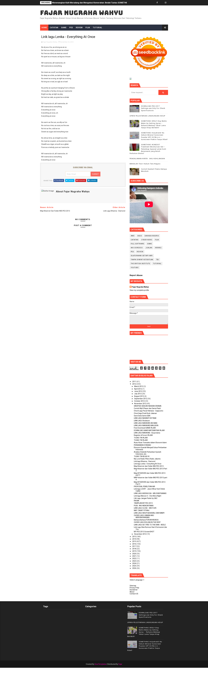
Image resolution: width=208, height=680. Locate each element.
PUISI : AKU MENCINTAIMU (144, 506)
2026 (134, 568)
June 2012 (138, 391)
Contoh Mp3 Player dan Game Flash (147, 408)
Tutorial (97, 28)
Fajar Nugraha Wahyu (81, 13)
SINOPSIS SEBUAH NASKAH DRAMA (147, 406)
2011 (134, 381)
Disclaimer (134, 590)
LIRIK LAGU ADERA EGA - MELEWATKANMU (150, 493)
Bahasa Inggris (152, 236)
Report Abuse (136, 275)
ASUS (139, 236)
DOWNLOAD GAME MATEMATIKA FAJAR (149, 430)
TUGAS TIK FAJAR (141, 438)
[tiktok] (161, 2)
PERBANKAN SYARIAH (142, 445)
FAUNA (136, 501)
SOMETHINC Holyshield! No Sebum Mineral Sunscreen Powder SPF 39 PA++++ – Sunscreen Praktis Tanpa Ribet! (144, 646)
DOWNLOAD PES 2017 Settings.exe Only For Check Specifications (153, 108)
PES (71, 28)
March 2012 (139, 386)
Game (63, 28)
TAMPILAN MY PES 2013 (143, 503)
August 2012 (139, 396)
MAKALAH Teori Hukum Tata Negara (145, 164)
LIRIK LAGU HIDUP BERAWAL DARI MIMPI (149, 513)
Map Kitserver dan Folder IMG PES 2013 (149, 466)
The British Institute (140, 263)
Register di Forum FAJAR (143, 435)
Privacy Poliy (134, 588)
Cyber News (146, 240)
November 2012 (140, 404)
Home (44, 28)
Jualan (149, 248)
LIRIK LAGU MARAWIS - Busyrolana (147, 433)
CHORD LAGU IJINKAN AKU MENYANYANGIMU (144, 516)
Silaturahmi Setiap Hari (142, 255)
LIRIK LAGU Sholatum (142, 421)
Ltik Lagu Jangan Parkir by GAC (145, 498)
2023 (134, 561)
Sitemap (133, 586)
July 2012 (138, 394)
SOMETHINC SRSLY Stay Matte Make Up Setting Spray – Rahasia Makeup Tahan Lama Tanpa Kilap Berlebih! (143, 632)
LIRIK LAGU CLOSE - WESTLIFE (145, 508)
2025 (134, 566)
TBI (157, 259)
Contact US (134, 594)
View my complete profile (139, 290)
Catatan (54, 28)
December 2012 (140, 534)
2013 (134, 537)
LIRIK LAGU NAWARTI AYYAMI (145, 418)
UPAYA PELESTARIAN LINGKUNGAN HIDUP (147, 116)
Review (79, 28)
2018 (134, 549)
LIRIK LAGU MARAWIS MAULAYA (146, 425)
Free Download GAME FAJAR (145, 428)
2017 (134, 546)
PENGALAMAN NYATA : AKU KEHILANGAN (147, 158)
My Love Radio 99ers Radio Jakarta (147, 459)
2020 (134, 554)
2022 (134, 558)
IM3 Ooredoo (137, 248)
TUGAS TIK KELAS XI (141, 456)
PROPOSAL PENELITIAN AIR (144, 486)
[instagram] (165, 2)
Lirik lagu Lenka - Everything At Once (147, 464)
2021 (134, 556)
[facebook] (157, 2)
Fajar (120, 664)
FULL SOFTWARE (137, 244)
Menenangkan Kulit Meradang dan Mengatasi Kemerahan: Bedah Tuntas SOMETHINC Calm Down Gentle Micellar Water (106, 3)
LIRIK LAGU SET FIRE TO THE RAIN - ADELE (150, 525)
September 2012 (140, 399)
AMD (133, 236)
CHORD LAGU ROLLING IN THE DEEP (147, 522)
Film (87, 28)
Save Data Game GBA (142, 416)
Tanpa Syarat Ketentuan (142, 259)
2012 (134, 384)
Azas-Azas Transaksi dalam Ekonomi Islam (150, 443)
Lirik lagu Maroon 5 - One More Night (147, 496)
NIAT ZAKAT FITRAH (141, 510)
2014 (134, 539)
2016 (134, 544)
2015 (134, 541)
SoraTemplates (100, 664)
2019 (134, 551)
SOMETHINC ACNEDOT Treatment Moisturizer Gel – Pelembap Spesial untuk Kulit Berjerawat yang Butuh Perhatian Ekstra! (148, 149)
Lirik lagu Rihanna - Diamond (144, 461)
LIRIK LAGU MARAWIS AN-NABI (145, 423)
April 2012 (138, 389)
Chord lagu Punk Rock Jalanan (145, 413)
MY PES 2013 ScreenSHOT (144, 532)
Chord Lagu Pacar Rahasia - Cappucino (148, 411)
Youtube (135, 267)
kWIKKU (158, 248)
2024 (134, 563)
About (132, 592)
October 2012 (139, 401)
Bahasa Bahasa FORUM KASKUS (146, 520)
